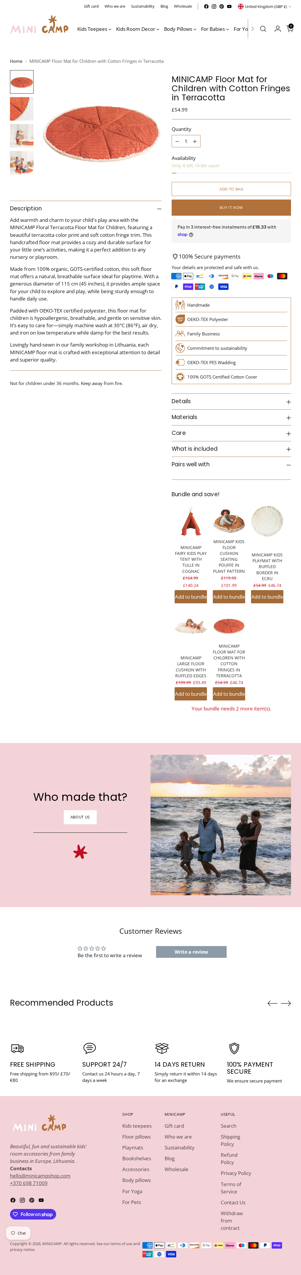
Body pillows (136, 1180)
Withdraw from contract (232, 1220)
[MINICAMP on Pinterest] (221, 6)
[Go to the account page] (275, 29)
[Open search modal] (263, 29)
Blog (170, 1158)
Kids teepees (137, 1125)
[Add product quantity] (195, 141)
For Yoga (132, 1191)
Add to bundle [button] (191, 596)
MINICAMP (52, 1243)
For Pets (131, 1202)
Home (16, 61)
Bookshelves (136, 1158)
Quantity (181, 129)
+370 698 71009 (29, 1183)
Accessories (135, 1169)
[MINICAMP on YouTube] (229, 6)
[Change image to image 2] (22, 109)
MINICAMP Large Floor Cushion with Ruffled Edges (190, 666)
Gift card (174, 1125)
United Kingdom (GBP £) (266, 6)
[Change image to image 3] (22, 136)
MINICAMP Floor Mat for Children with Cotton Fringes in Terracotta (229, 660)
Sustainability (180, 1147)
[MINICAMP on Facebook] (206, 6)
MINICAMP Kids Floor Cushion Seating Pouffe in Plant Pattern (229, 556)
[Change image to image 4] (22, 163)
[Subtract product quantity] (177, 141)
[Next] (252, 28)
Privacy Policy (236, 1173)
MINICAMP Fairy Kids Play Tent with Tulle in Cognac (191, 559)
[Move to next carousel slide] (286, 1003)
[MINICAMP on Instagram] (214, 6)
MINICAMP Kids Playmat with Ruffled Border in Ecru (267, 566)
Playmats (132, 1147)
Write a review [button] (191, 952)
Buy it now (231, 207)
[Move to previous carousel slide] (272, 1004)
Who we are (178, 1136)
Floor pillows (136, 1136)
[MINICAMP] (39, 29)
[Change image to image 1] (22, 82)
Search (228, 1125)
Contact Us (233, 1202)
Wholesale (176, 1169)
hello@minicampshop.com (40, 1175)
